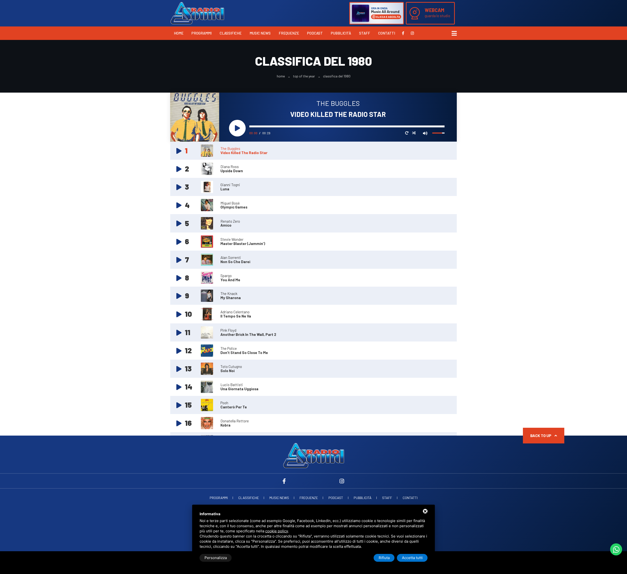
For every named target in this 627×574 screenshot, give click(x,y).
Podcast (315, 33)
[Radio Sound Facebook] (403, 33)
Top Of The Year (304, 76)
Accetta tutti (412, 557)
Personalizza (216, 557)
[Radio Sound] (197, 13)
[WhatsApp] (616, 549)
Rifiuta (384, 557)
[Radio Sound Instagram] (412, 33)
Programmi (202, 33)
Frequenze (289, 33)
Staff (364, 33)
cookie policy (276, 531)
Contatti (386, 33)
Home (178, 33)
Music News (260, 33)
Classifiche (230, 33)
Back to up (541, 435)
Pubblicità (341, 33)
